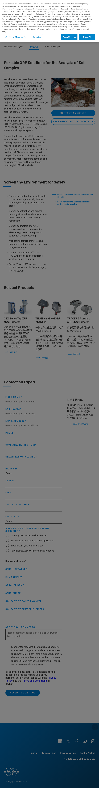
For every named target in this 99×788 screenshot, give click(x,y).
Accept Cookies (69, 37)
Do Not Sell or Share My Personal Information (22, 37)
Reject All (87, 37)
